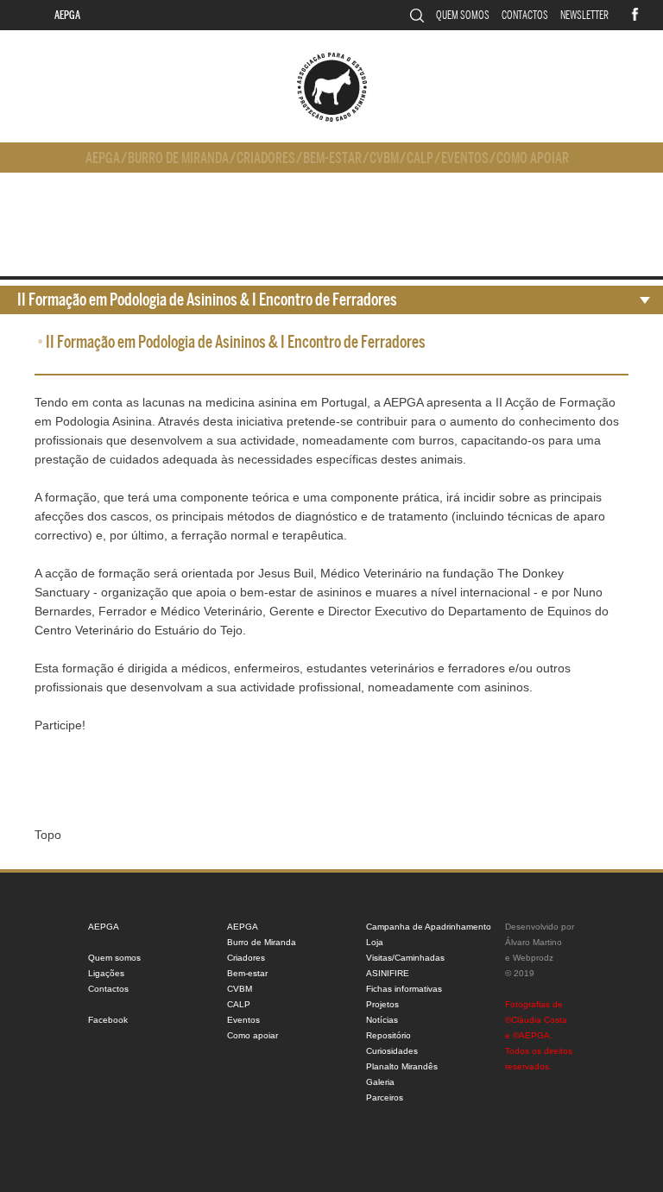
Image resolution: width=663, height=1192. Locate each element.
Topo (48, 835)
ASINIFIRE (387, 973)
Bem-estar (332, 158)
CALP (420, 158)
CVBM (384, 158)
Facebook (108, 1020)
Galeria (380, 1082)
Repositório (388, 1035)
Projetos (382, 1004)
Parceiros (384, 1097)
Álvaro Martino (533, 942)
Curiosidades (392, 1051)
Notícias (382, 1020)
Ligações (106, 973)
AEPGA (67, 15)
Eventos (465, 158)
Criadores (266, 158)
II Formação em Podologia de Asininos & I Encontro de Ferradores (207, 300)
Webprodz (533, 957)
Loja (374, 942)
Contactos (525, 15)
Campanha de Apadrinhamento (428, 926)
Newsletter (584, 15)
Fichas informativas (404, 988)
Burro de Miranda (178, 158)
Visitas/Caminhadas (405, 957)
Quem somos (462, 15)
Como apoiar (532, 158)
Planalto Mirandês (402, 1066)
